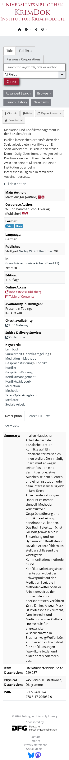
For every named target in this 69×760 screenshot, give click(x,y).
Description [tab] (13, 416)
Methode (29, 358)
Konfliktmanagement (20, 377)
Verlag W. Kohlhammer (36, 251)
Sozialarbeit (13, 354)
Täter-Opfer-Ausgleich (21, 395)
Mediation (12, 358)
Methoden (12, 391)
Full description (15, 184)
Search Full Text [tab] (39, 416)
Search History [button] (16, 102)
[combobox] (34, 67)
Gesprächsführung (19, 363)
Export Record (49, 113)
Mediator (12, 400)
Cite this (12, 113)
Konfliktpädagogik (18, 381)
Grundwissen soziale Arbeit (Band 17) (32, 263)
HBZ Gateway (18, 325)
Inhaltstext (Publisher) (24, 292)
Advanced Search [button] (18, 93)
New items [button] (41, 102)
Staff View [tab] (12, 426)
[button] (28, 29)
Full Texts (25, 51)
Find (13, 82)
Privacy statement (35, 745)
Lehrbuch (12, 349)
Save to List (15, 120)
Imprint (35, 741)
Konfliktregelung (37, 354)
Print (28, 113)
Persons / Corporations (23, 59)
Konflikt (41, 363)
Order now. (16, 337)
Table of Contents (21, 296)
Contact (35, 737)
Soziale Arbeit (15, 404)
